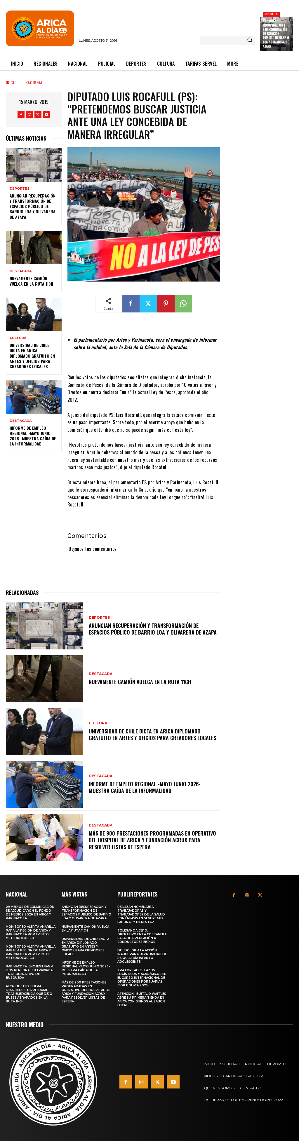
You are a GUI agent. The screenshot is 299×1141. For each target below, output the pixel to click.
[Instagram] (29, 114)
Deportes (271, 14)
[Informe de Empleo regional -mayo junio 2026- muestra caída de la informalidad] (34, 397)
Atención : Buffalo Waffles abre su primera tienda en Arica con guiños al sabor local (141, 999)
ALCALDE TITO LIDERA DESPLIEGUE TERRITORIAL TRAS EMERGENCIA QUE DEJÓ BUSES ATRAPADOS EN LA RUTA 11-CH (29, 993)
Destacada (21, 271)
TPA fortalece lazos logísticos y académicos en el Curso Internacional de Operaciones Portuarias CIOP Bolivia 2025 (141, 977)
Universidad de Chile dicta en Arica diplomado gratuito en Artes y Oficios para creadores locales (32, 355)
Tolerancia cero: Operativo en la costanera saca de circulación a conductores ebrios (141, 936)
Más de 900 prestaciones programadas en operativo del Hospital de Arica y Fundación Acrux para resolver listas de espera (152, 840)
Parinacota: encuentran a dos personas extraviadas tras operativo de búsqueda (30, 972)
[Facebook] (21, 114)
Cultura (18, 338)
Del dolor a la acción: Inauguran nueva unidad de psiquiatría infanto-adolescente (142, 956)
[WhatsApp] (183, 303)
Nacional (34, 82)
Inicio (11, 82)
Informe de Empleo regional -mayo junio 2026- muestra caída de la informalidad (33, 436)
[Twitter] (37, 114)
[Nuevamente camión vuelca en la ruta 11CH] (34, 247)
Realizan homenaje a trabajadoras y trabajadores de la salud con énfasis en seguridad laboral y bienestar (141, 914)
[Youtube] (46, 114)
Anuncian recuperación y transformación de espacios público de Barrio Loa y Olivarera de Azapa (276, 33)
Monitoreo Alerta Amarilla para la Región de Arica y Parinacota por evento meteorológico (30, 932)
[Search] (249, 40)
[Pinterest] (166, 303)
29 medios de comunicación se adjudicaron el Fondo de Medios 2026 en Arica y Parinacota (30, 912)
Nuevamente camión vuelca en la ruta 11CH (31, 280)
